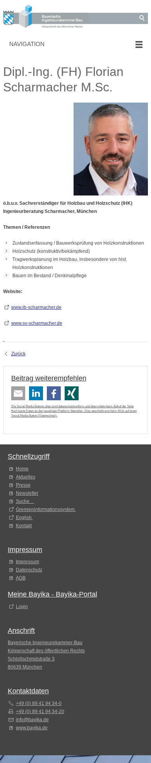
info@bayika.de (32, 719)
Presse (23, 485)
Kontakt (24, 525)
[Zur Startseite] (45, 18)
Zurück (18, 354)
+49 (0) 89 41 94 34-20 (40, 711)
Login (22, 606)
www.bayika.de (32, 727)
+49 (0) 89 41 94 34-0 (39, 703)
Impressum (27, 561)
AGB (21, 578)
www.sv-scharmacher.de (36, 323)
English (24, 517)
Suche (24, 501)
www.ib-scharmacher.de (36, 307)
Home (22, 469)
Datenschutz (47, 415)
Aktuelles (25, 477)
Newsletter (27, 493)
